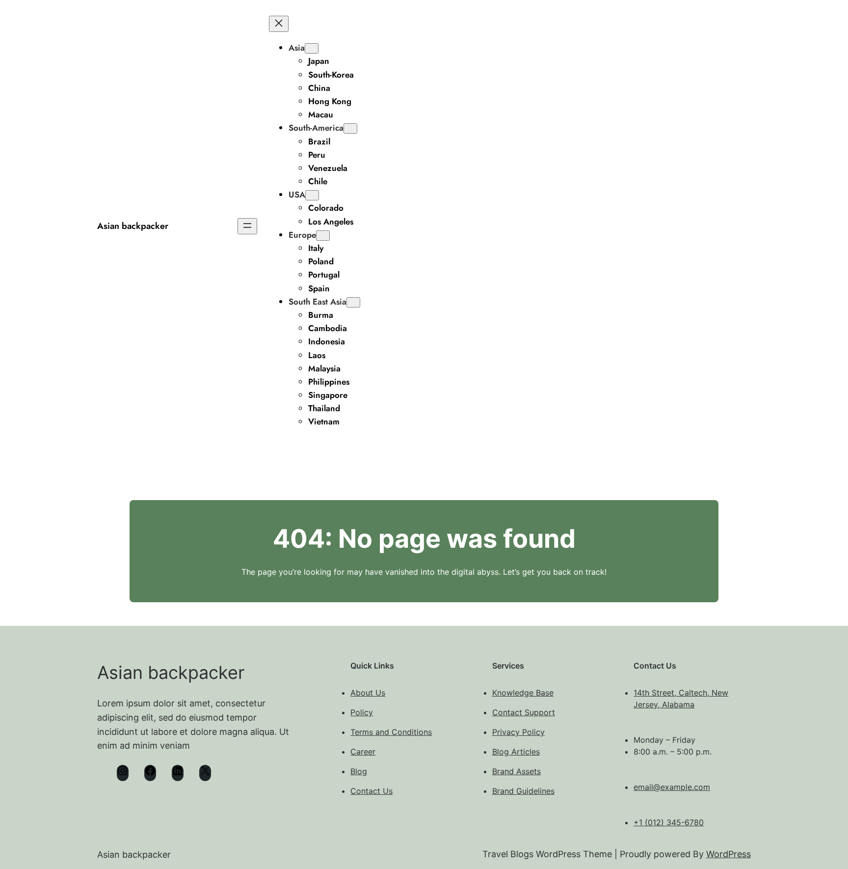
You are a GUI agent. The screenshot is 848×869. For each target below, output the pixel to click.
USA (297, 194)
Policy (361, 712)
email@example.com (672, 787)
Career (362, 752)
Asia (297, 48)
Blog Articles (516, 752)
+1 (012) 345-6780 (669, 822)
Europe (302, 235)
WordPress (728, 854)
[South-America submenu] (350, 128)
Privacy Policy (518, 732)
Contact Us (371, 791)
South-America (316, 128)
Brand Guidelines (523, 791)
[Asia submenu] (311, 48)
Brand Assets (516, 771)
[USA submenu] (312, 195)
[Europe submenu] (323, 235)
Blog (358, 771)
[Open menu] (247, 226)
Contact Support (523, 712)
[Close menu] (279, 24)
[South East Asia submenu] (353, 302)
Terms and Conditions (391, 732)
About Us (367, 693)
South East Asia (317, 302)
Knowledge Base (523, 693)
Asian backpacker (132, 226)
